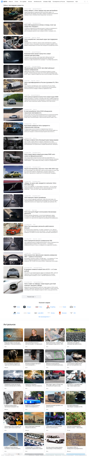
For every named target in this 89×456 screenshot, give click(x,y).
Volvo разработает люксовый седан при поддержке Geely (41, 40)
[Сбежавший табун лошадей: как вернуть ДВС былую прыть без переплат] (13, 422)
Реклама (12, 455)
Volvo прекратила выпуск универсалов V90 (38, 240)
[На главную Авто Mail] (5, 1)
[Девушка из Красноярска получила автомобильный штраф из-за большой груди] (55, 359)
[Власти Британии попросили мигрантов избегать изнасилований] (34, 422)
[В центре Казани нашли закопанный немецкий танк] (13, 401)
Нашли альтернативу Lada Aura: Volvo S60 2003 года (41, 168)
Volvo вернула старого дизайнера (35, 197)
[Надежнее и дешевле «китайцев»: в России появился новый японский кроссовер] (34, 380)
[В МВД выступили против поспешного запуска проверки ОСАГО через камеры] (13, 443)
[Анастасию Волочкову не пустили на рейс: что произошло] (34, 338)
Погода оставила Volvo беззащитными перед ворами (41, 140)
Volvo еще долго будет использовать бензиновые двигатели (40, 212)
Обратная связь (58, 455)
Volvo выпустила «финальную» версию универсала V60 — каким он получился (40, 255)
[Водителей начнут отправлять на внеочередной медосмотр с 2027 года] (55, 338)
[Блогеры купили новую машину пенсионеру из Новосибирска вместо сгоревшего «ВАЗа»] (55, 443)
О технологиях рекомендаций (68, 455)
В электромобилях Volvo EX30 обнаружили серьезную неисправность (38, 112)
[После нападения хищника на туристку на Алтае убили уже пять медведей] (13, 359)
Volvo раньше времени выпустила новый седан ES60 (41, 97)
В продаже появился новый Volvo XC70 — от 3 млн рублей (40, 270)
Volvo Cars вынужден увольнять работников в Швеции (39, 227)
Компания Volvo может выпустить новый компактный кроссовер (37, 54)
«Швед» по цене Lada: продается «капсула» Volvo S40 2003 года (40, 184)
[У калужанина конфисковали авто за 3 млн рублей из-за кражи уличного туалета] (76, 359)
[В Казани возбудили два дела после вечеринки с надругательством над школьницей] (34, 359)
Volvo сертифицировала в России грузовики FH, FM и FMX (41, 83)
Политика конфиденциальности (81, 455)
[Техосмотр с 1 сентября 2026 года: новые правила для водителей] (76, 380)
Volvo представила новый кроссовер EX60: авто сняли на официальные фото (39, 155)
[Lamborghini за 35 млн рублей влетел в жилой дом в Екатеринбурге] (55, 422)
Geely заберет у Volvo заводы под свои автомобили (40, 10)
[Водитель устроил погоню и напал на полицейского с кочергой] (34, 401)
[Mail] (2, 1)
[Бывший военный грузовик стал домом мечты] (55, 401)
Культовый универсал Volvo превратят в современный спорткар (37, 126)
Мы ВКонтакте (31, 455)
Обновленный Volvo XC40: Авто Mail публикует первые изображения (39, 69)
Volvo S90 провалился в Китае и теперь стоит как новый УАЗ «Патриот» (40, 25)
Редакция (37, 455)
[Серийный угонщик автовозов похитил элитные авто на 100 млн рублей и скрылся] (13, 380)
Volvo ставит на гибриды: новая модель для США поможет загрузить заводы (40, 284)
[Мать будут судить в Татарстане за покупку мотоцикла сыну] (55, 380)
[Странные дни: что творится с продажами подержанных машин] (34, 443)
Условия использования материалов (47, 455)
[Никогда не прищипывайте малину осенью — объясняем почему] (76, 422)
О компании (7, 455)
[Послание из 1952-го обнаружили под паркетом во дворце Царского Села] (76, 443)
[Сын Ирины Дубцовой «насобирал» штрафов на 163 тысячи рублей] (76, 401)
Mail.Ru (2, 455)
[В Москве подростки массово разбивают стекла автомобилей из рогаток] (13, 338)
